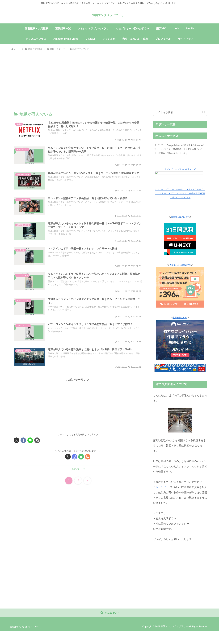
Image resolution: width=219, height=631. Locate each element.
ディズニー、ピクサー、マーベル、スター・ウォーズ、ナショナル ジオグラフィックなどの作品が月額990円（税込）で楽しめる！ (180, 188)
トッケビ (161, 487)
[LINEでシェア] (30, 440)
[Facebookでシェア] (23, 440)
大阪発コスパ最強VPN (179, 265)
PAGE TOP (110, 612)
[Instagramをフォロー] (74, 456)
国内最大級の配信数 (180, 217)
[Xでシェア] (16, 440)
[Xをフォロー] (68, 456)
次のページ (78, 469)
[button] (37, 440)
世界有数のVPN (180, 318)
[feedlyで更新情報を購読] (81, 456)
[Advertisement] (109, 76)
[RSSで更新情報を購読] (87, 456)
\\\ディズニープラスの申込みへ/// (180, 169)
